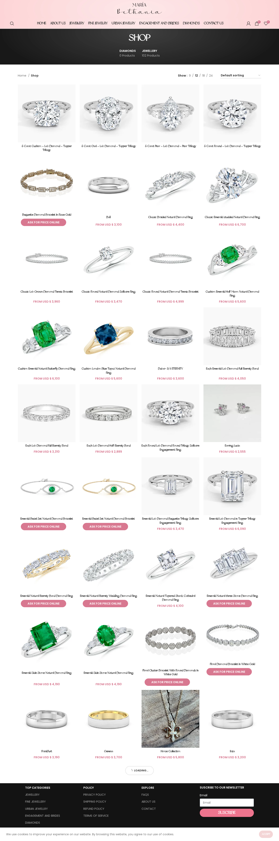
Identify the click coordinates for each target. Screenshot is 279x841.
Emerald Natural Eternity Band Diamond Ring (46, 596)
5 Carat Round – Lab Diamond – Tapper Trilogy (232, 146)
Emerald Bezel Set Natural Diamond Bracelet (46, 518)
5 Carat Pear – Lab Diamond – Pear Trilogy (170, 146)
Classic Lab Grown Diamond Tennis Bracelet (47, 291)
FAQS (145, 795)
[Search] (12, 23)
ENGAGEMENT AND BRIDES (42, 816)
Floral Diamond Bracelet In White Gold (232, 664)
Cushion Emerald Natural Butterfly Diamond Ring (46, 368)
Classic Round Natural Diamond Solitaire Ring (108, 291)
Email (203, 795)
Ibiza (232, 751)
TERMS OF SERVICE (96, 816)
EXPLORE (148, 788)
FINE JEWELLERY (35, 802)
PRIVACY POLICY (94, 795)
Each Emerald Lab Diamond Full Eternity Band (232, 368)
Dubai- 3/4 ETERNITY (170, 368)
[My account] (248, 23)
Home (22, 76)
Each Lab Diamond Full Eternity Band (47, 445)
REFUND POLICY (93, 809)
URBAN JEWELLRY (36, 809)
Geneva (108, 751)
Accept (266, 834)
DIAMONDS (32, 823)
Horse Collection (170, 751)
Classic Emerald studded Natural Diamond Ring (232, 217)
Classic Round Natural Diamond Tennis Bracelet (171, 291)
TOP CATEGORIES (37, 788)
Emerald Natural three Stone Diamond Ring (232, 596)
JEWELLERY (32, 795)
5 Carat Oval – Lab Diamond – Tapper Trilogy (108, 146)
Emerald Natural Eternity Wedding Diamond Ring (108, 596)
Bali (108, 217)
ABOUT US (148, 802)
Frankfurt (46, 751)
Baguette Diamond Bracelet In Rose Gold (46, 214)
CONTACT (149, 809)
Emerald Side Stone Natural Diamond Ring (46, 673)
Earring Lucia (232, 445)
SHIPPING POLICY (94, 802)
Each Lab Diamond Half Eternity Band (109, 445)
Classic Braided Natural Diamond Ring (170, 217)
